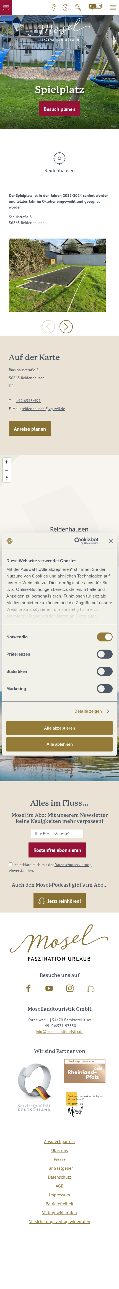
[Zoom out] (7, 470)
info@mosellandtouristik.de (59, 1031)
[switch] (105, 654)
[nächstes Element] (66, 326)
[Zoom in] (7, 462)
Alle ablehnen (59, 744)
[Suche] (78, 7)
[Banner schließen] (111, 541)
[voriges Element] (48, 326)
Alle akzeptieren (59, 727)
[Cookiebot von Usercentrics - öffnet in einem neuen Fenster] (75, 541)
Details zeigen (88, 711)
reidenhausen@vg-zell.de (43, 408)
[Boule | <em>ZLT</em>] (57, 275)
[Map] (59, 510)
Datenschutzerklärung (73, 864)
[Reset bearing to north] (7, 478)
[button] (6, 7)
